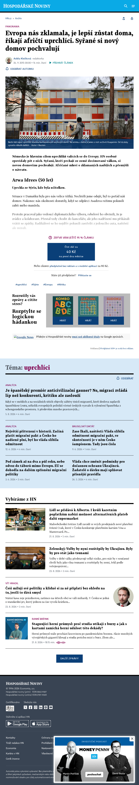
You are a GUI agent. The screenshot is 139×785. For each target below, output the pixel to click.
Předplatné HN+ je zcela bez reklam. (117, 348)
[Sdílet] (123, 18)
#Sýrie (35, 284)
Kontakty (10, 738)
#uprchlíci (21, 284)
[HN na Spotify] (45, 707)
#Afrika (61, 284)
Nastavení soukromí (52, 748)
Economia (11, 748)
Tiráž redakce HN (15, 743)
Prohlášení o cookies (52, 743)
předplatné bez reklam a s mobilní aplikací (73, 265)
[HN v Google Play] (17, 723)
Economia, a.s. (27, 688)
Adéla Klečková (22, 58)
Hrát (63, 320)
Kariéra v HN (12, 753)
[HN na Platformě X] (25, 707)
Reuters (41, 145)
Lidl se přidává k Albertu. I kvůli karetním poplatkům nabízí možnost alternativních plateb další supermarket (88, 514)
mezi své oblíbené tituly (86, 336)
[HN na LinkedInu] (40, 707)
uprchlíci (37, 368)
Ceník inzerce (12, 759)
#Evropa (48, 284)
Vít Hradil (11, 583)
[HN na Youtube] (51, 707)
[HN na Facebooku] (30, 707)
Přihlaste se (84, 275)
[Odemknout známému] (132, 18)
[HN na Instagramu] (35, 707)
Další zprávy (69, 658)
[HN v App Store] (41, 723)
